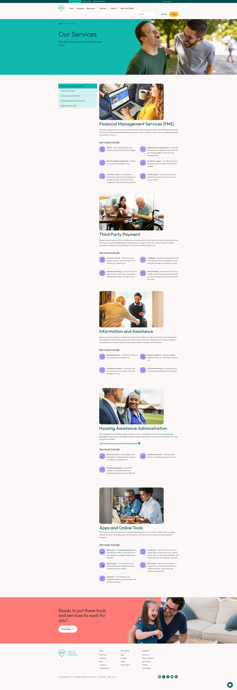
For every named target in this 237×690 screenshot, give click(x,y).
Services (103, 8)
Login (174, 14)
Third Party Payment (68, 91)
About (113, 8)
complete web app (126, 550)
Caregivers (86, 1)
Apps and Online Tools (68, 106)
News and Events (148, 658)
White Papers (125, 665)
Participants (75, 1)
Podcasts (124, 658)
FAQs (101, 662)
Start (72, 8)
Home (61, 23)
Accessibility (146, 668)
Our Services (146, 662)
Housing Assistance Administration (73, 101)
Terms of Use (111, 677)
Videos (123, 662)
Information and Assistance (70, 96)
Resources (91, 8)
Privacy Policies (92, 677)
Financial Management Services (72, 86)
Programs (80, 8)
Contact (164, 14)
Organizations (99, 1)
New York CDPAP (127, 8)
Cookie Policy (102, 677)
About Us (145, 655)
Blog (122, 655)
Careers (145, 665)
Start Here (102, 655)
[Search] (156, 14)
